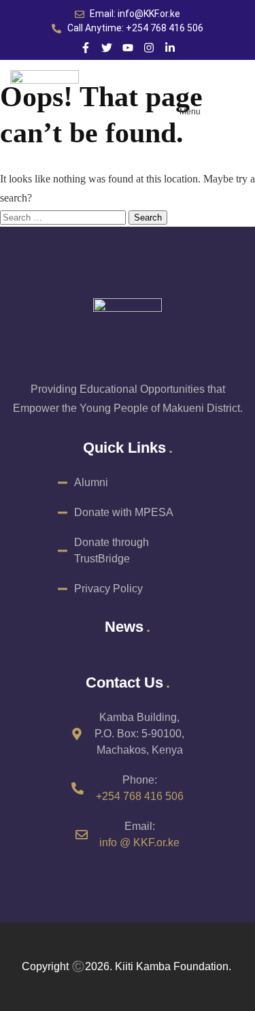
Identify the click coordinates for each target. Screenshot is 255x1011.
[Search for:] (64, 217)
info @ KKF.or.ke (139, 842)
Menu (190, 111)
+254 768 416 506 (140, 796)
